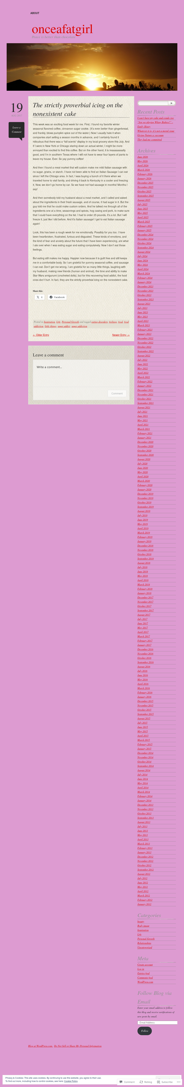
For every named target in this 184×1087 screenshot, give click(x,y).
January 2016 (144, 696)
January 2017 (144, 645)
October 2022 (144, 346)
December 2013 (145, 804)
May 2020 (142, 472)
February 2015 (144, 744)
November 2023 (145, 290)
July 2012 (142, 878)
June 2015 (142, 727)
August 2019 (143, 511)
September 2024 (145, 247)
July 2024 (142, 256)
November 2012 (145, 861)
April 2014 (142, 787)
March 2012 (143, 895)
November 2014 (145, 757)
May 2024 (142, 264)
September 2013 (145, 817)
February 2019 (144, 537)
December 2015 (145, 701)
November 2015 (145, 705)
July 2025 (142, 204)
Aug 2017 (16, 108)
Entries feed (143, 973)
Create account (145, 964)
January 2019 (144, 541)
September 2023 (145, 299)
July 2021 (142, 411)
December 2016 (145, 649)
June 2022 (142, 364)
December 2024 (145, 234)
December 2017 (145, 597)
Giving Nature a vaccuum (150, 135)
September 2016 (145, 662)
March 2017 (143, 636)
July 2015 (142, 722)
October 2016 (144, 658)
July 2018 (142, 567)
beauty (140, 921)
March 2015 (143, 740)
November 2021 (145, 394)
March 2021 (143, 429)
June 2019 (142, 519)
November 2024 (145, 238)
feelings (113, 321)
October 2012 (144, 865)
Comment (117, 393)
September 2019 (145, 506)
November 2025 (145, 187)
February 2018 (144, 588)
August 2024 (143, 251)
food (120, 321)
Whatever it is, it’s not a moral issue (155, 130)
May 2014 (142, 783)
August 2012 (143, 874)
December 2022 (145, 338)
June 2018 (142, 571)
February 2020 (144, 485)
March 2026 (143, 169)
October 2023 (144, 295)
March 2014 (143, 791)
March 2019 (143, 532)
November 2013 (145, 809)
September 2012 (145, 869)
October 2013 (144, 813)
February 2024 (144, 277)
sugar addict (64, 326)
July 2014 (142, 774)
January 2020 (144, 489)
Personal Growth (70, 321)
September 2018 (145, 558)
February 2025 (144, 226)
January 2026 (144, 178)
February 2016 (144, 692)
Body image (143, 925)
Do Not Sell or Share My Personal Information (78, 1046)
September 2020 (145, 454)
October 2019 (144, 502)
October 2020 (144, 450)
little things (50, 326)
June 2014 (142, 778)
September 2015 (145, 714)
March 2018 (143, 584)
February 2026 (144, 174)
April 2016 (142, 683)
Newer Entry (121, 335)
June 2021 (142, 416)
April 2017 (142, 632)
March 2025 (143, 221)
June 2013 (142, 830)
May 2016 (142, 679)
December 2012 (145, 856)
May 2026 (142, 161)
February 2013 (144, 848)
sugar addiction (79, 326)
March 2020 (143, 480)
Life (58, 321)
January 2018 (144, 593)
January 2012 (144, 904)
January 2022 (144, 385)
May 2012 (142, 886)
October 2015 (144, 709)
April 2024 (142, 269)
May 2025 (142, 213)
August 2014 (143, 770)
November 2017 (145, 601)
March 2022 (143, 377)
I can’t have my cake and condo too (155, 118)
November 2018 (145, 550)
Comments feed (145, 977)
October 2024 (144, 243)
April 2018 (142, 580)
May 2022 (142, 368)
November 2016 (145, 653)
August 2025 (143, 200)
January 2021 (144, 437)
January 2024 (144, 282)
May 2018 (142, 575)
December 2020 (145, 442)
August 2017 (143, 614)
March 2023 (143, 325)
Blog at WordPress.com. (40, 1046)
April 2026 (142, 165)
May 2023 (142, 316)
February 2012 (144, 899)
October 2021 (144, 398)
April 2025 (142, 217)
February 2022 (144, 381)
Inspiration (49, 321)
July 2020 (142, 463)
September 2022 (145, 351)
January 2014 (144, 800)
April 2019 (142, 528)
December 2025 (145, 182)
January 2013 (144, 852)
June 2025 (142, 208)
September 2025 (145, 195)
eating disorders (99, 321)
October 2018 (144, 554)
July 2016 (142, 670)
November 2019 (145, 498)
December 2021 (145, 390)
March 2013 (143, 843)
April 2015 (142, 735)
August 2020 (143, 459)
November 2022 (145, 342)
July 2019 (142, 515)
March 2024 (143, 273)
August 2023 (143, 303)
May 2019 (142, 524)
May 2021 (142, 420)
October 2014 (144, 761)
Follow (144, 1030)
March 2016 (143, 688)
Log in (140, 969)
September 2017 (145, 610)
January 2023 (144, 334)
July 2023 (142, 308)
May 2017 (142, 627)
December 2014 (145, 753)
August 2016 (143, 666)
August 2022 (143, 355)
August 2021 (143, 407)
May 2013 (142, 835)
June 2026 (142, 156)
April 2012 (142, 891)
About (34, 13)
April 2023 (142, 321)
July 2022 (142, 359)
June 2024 (142, 260)
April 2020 (142, 476)
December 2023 (145, 286)
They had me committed (149, 139)
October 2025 (144, 191)
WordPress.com (145, 982)
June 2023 (142, 312)
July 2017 (142, 619)
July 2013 (142, 826)
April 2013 (142, 839)
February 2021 (144, 433)
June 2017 (142, 623)
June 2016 (142, 675)
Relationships (144, 943)
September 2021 (145, 403)
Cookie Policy (71, 1081)
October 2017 (144, 606)
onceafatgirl (62, 28)
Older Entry (41, 335)
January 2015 (144, 748)
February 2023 (144, 329)
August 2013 (143, 822)
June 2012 (142, 882)
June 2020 (142, 467)
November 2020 (145, 446)
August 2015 (143, 718)
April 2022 (142, 372)
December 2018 (145, 545)
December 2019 (145, 493)
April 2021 (142, 424)
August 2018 (143, 562)
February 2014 (144, 796)
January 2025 (144, 230)
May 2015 (142, 731)
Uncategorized (144, 947)
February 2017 (144, 640)
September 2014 (145, 766)
